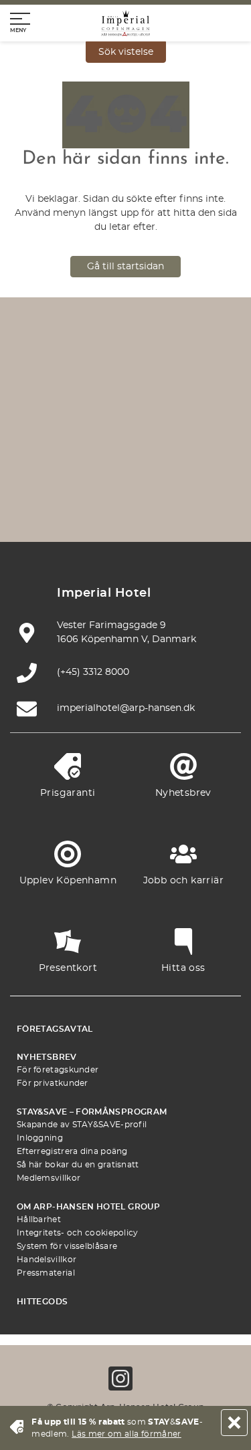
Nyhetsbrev (47, 1057)
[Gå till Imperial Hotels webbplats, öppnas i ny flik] (62, 424)
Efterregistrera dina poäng (72, 1151)
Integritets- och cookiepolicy (78, 1233)
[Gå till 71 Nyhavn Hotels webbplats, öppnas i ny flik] (125, 385)
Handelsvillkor (46, 1260)
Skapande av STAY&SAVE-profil (82, 1125)
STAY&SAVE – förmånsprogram (92, 1112)
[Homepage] (125, 23)
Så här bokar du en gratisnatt (78, 1165)
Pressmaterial (46, 1273)
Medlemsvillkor (48, 1178)
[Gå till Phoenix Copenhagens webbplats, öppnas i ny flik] (62, 385)
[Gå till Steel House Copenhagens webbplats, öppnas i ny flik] (94, 503)
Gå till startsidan (125, 266)
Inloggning (40, 1138)
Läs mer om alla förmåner (126, 1434)
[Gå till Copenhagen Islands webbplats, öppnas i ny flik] (62, 464)
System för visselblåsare (67, 1246)
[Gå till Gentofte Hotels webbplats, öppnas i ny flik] (125, 464)
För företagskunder (57, 1070)
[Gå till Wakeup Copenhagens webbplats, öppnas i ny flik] (188, 464)
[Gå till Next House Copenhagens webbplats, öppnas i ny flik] (157, 503)
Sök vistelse (125, 52)
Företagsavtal (55, 1029)
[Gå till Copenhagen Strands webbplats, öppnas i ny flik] (188, 385)
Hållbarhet (39, 1219)
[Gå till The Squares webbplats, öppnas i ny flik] (125, 424)
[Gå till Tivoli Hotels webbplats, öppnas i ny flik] (188, 424)
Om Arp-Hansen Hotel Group (88, 1207)
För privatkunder (52, 1083)
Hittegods (42, 1302)
